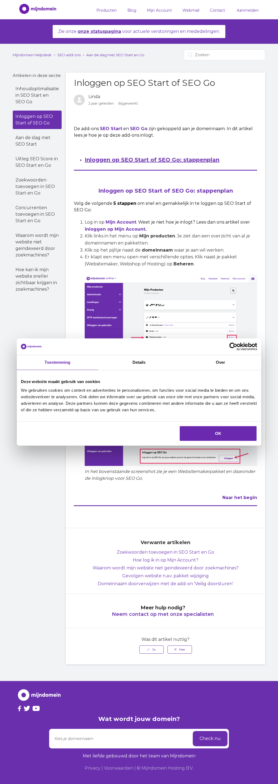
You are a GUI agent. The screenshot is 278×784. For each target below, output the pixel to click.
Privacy (92, 768)
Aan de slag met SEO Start (32, 141)
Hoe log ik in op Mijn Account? (165, 560)
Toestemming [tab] (57, 362)
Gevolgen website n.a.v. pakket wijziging (165, 575)
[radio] (151, 649)
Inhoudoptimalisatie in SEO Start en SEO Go (37, 95)
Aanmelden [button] (248, 10)
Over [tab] (220, 362)
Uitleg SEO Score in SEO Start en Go (36, 162)
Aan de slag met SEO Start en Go (115, 55)
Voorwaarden (118, 768)
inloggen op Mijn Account (115, 229)
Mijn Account (159, 10)
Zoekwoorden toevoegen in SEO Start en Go (35, 186)
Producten (106, 10)
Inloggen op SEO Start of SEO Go (34, 120)
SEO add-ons (69, 55)
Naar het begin (239, 497)
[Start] (35, 10)
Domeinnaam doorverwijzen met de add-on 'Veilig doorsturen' (165, 583)
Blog (131, 10)
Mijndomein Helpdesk (32, 55)
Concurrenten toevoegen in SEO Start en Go (35, 214)
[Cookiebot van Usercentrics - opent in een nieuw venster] (233, 347)
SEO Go (138, 128)
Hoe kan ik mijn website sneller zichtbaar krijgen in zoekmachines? (36, 279)
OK (218, 433)
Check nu (210, 738)
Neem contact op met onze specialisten (163, 614)
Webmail (190, 10)
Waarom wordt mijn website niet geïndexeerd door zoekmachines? (37, 245)
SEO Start (111, 128)
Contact (217, 10)
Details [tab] (139, 362)
